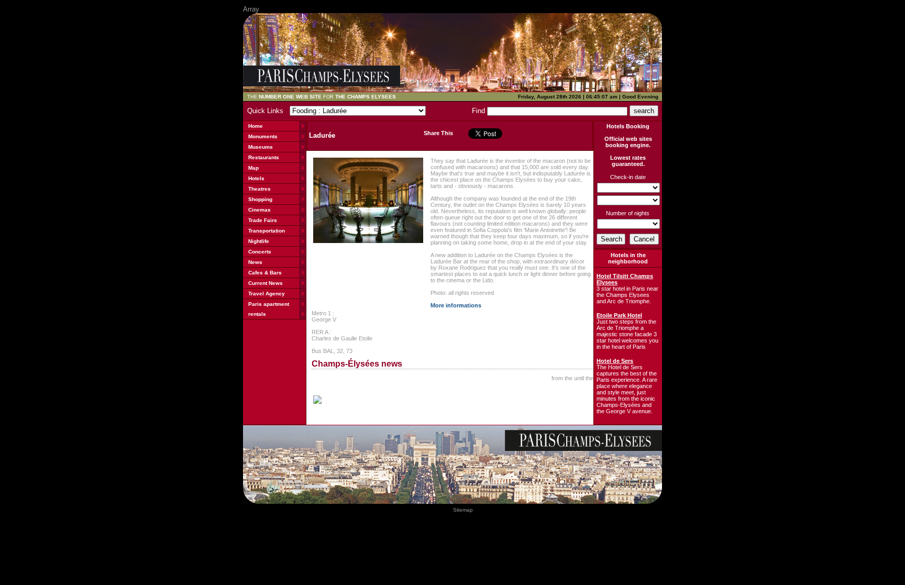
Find (479, 111)
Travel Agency (266, 293)
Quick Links (267, 111)
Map (253, 168)
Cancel (644, 239)
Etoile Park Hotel (619, 315)
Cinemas (259, 210)
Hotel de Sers (615, 361)
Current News (265, 283)
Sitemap (463, 510)
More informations (456, 305)
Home (255, 126)
